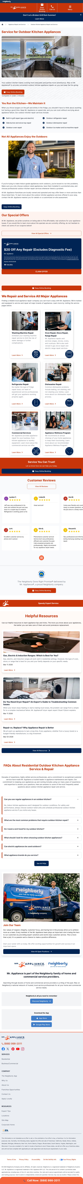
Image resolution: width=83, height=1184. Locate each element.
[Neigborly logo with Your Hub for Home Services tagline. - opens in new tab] (58, 964)
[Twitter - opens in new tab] (8, 1049)
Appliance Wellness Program (57, 433)
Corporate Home (8, 1125)
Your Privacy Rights (69, 1159)
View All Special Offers (40, 233)
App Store (43, 1018)
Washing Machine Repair (23, 333)
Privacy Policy (23, 1159)
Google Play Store (43, 1025)
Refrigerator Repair (20, 384)
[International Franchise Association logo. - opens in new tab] (5, 1130)
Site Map (5, 1120)
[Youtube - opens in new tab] (17, 1049)
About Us (5, 1085)
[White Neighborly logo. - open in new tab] (6, 1)
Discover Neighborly (40, 1001)
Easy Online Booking (42, 9)
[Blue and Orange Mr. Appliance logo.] (29, 964)
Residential (6, 1059)
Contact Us (6, 1094)
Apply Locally (7, 1099)
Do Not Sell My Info (49, 1159)
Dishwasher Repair (53, 384)
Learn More (16, 355)
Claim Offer (41, 271)
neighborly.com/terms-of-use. (73, 259)
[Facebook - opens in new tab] (3, 1049)
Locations (5, 1116)
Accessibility (36, 1159)
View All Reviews (41, 486)
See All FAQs (41, 863)
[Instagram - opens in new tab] (22, 1049)
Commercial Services (21, 433)
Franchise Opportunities (11, 1090)
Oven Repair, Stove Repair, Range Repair (56, 334)
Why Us (4, 1080)
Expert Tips (6, 1111)
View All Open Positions (40, 952)
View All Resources (40, 751)
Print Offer (9, 264)
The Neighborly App (9, 1076)
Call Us (52, 9)
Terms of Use (11, 1159)
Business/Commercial (10, 1063)
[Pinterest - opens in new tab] (13, 1049)
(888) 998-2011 (13, 1043)
